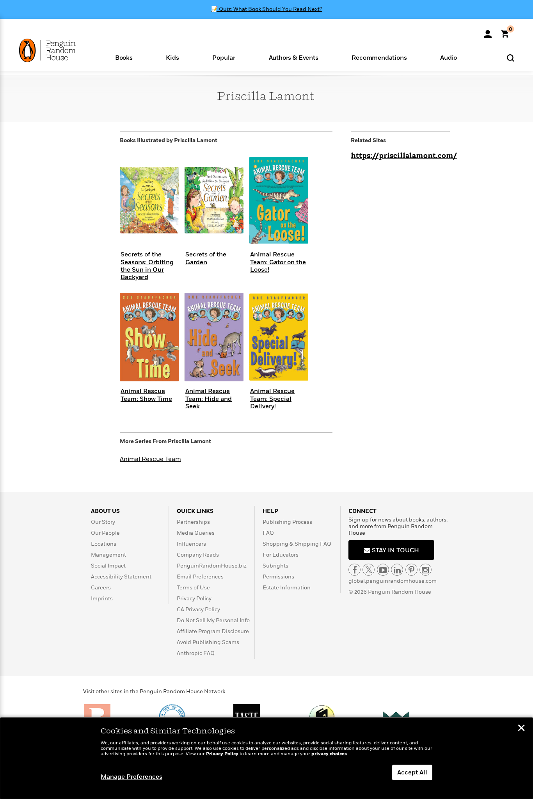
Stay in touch (394, 550)
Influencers (191, 544)
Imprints (102, 598)
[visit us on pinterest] (411, 570)
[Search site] (510, 57)
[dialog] (266, 758)
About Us (105, 511)
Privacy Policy (194, 598)
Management (108, 555)
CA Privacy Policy (198, 609)
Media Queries (196, 533)
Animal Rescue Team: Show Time (146, 395)
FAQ (268, 533)
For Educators (280, 555)
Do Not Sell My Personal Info (213, 620)
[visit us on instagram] (425, 570)
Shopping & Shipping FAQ (297, 544)
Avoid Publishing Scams (208, 642)
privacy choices (329, 754)
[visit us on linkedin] (397, 570)
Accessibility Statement (121, 576)
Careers (101, 587)
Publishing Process (287, 522)
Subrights (275, 565)
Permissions (278, 576)
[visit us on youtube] (383, 570)
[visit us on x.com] (368, 570)
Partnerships (193, 522)
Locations (103, 544)
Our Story (103, 522)
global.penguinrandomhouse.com (392, 581)
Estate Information (287, 587)
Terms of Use (193, 587)
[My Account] (488, 31)
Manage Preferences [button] (131, 776)
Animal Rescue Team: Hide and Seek (208, 398)
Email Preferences (200, 576)
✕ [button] (521, 729)
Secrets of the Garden (205, 258)
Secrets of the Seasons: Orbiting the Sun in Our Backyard (147, 265)
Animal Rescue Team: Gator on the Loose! (278, 262)
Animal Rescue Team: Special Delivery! (272, 398)
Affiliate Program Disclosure (213, 631)
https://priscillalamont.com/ (404, 156)
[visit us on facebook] (354, 570)
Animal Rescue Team (150, 459)
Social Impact (108, 565)
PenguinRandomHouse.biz (212, 565)
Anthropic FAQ (196, 653)
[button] (123, 57)
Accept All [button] (412, 772)
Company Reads (198, 555)
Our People (105, 533)
